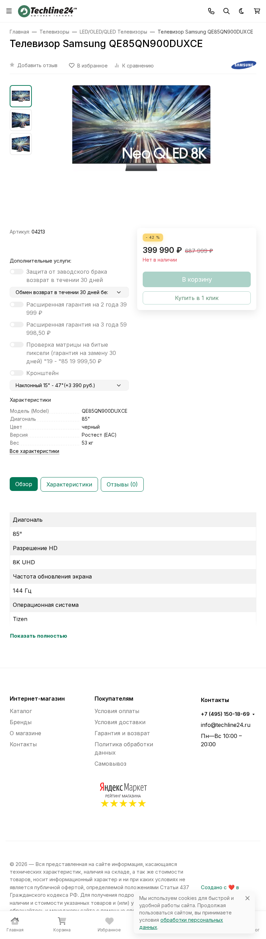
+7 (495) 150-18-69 (225, 714)
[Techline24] (47, 10)
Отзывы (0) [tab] (122, 484)
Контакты (23, 744)
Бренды (21, 722)
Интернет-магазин (37, 698)
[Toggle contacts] (211, 11)
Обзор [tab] (23, 484)
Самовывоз (110, 763)
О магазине (25, 733)
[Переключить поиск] (226, 11)
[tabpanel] (133, 572)
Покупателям (114, 698)
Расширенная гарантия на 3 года (76, 328)
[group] (141, 156)
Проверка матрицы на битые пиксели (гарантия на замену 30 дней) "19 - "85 (71, 353)
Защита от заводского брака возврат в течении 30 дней (66, 275)
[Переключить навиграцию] (9, 11)
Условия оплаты (117, 711)
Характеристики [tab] (69, 484)
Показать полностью (38, 636)
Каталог (21, 711)
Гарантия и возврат (122, 733)
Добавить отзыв (37, 65)
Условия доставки (120, 722)
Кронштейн (42, 373)
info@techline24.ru (225, 724)
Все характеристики (34, 451)
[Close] (247, 898)
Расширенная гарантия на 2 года (76, 308)
